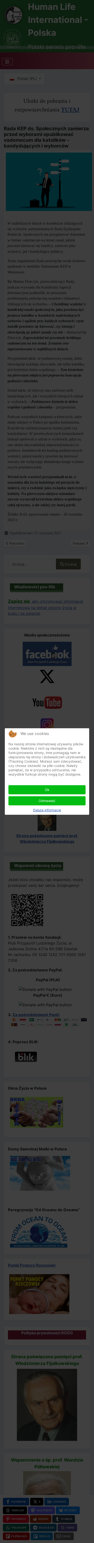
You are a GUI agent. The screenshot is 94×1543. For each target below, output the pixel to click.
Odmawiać (47, 801)
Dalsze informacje (47, 810)
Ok (47, 790)
